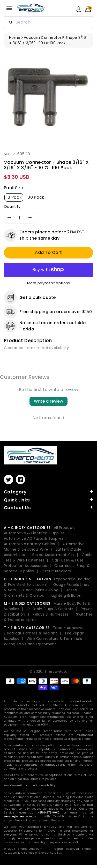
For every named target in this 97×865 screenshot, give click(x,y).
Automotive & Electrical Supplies (34, 533)
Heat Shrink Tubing (40, 590)
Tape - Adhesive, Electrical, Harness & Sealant (44, 630)
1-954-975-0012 (48, 813)
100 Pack (35, 197)
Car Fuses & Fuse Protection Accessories (44, 563)
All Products (65, 527)
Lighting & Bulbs (66, 595)
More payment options (48, 283)
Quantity (12, 206)
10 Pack (13, 197)
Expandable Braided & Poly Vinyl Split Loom (47, 581)
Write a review (48, 401)
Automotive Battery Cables (29, 543)
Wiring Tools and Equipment (30, 644)
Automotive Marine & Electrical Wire (44, 546)
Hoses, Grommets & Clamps (41, 592)
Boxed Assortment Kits (53, 554)
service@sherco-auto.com (22, 816)
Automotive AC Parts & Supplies (34, 538)
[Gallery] (48, 97)
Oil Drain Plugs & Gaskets (50, 608)
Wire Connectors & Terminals (54, 638)
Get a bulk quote (37, 297)
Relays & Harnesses (51, 614)
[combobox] (48, 22)
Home (14, 37)
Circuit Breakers (56, 571)
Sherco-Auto (56, 671)
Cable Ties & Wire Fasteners (48, 557)
